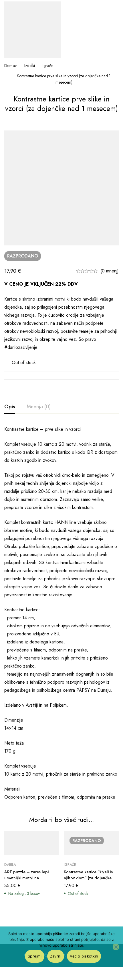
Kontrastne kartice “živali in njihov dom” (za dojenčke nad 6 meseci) (88, 878)
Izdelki (29, 65)
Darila (10, 864)
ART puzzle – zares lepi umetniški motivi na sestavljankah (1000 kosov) (29, 878)
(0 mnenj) (109, 271)
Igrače (48, 65)
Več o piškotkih (84, 956)
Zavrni (55, 956)
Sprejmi (34, 956)
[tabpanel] (61, 613)
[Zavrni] (116, 947)
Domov (10, 65)
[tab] (9, 407)
